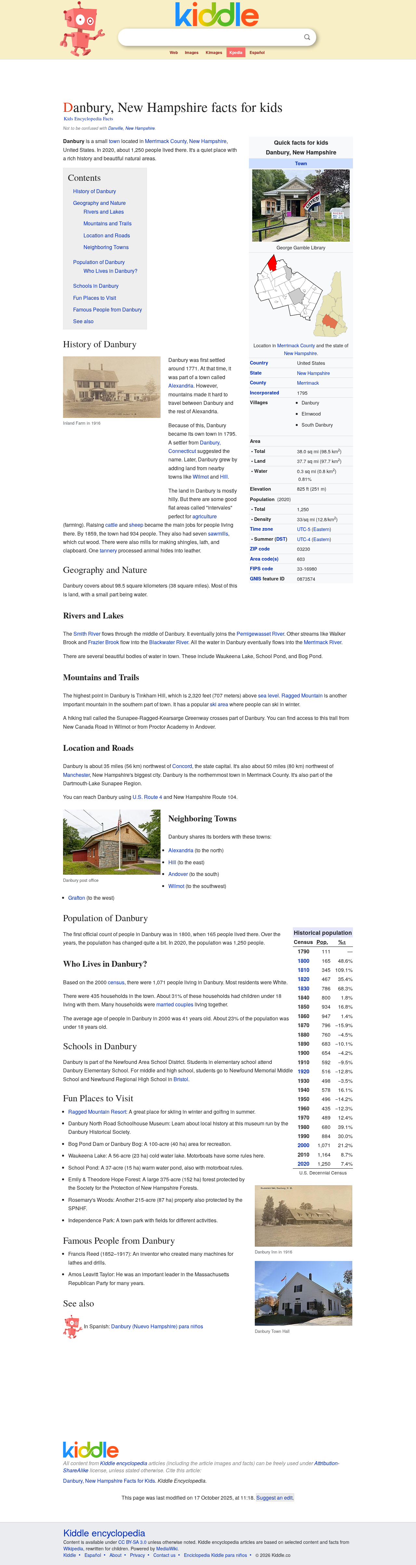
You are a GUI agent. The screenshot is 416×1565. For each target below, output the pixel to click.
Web (174, 52)
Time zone (261, 528)
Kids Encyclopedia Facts (88, 118)
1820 (303, 979)
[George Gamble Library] (301, 204)
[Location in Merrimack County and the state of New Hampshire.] (301, 295)
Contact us (164, 1555)
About (116, 1555)
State (256, 372)
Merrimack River (322, 642)
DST (281, 539)
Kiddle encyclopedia (123, 1463)
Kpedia (235, 52)
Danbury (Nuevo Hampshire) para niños (157, 1326)
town (114, 141)
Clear (293, 37)
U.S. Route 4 (147, 797)
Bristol (181, 1079)
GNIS (255, 578)
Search (307, 37)
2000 (303, 1145)
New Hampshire (300, 353)
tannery (108, 550)
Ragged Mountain (302, 695)
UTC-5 (303, 528)
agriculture (204, 516)
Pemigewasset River (260, 633)
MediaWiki (166, 1548)
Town (301, 163)
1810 (303, 970)
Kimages (214, 52)
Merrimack (308, 382)
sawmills (218, 533)
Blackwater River (168, 642)
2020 (303, 1163)
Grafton (76, 897)
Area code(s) (264, 558)
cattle (111, 524)
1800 (303, 960)
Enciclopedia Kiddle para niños (215, 1555)
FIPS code (261, 568)
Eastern (321, 528)
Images (192, 52)
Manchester (76, 774)
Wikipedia (73, 1548)
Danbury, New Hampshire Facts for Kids (109, 1480)
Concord (182, 766)
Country (259, 362)
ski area (219, 704)
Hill (224, 476)
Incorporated (264, 392)
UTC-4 (303, 539)
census (116, 982)
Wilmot (201, 476)
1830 (303, 988)
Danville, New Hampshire (131, 128)
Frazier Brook (103, 642)
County (258, 382)
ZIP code (260, 548)
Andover (178, 874)
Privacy (137, 1555)
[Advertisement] (207, 78)
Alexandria (180, 385)
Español (257, 52)
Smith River (86, 633)
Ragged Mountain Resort (97, 1111)
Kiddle (69, 1555)
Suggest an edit (274, 1497)
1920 (303, 1071)
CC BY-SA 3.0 (132, 1542)
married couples (174, 1004)
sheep (136, 524)
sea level (268, 695)
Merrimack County (296, 345)
